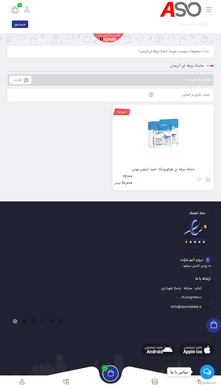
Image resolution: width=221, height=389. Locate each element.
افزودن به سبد (207, 179)
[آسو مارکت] (180, 9)
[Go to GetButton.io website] (207, 383)
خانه (206, 51)
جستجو (20, 24)
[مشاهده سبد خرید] (15, 10)
